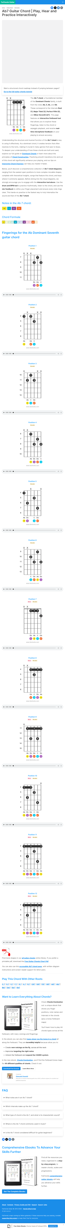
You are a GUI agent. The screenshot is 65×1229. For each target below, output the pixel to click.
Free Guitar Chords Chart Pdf (36, 961)
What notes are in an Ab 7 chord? (19, 1098)
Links (45, 1205)
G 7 (20, 984)
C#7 (33, 984)
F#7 (43, 984)
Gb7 (18, 988)
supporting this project (9, 1218)
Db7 (8, 988)
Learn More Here (28, 1068)
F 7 (16, 984)
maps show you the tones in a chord (41, 1039)
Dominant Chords (29, 154)
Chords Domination (25, 1060)
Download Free (53, 1226)
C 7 (3, 984)
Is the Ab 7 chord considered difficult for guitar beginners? (29, 1133)
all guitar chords (28, 958)
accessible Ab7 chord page (30, 966)
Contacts (10, 1205)
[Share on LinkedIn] (58, 7)
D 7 (7, 984)
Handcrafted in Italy (29, 1209)
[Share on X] (55, 7)
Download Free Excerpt (11, 1068)
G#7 (48, 984)
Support (34, 1205)
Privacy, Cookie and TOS (22, 1205)
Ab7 (58, 984)
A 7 (24, 984)
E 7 (12, 984)
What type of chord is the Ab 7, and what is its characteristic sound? (33, 1115)
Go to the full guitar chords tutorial (18, 92)
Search (40, 1205)
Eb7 (13, 988)
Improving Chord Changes (13, 164)
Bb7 (3, 988)
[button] (63, 2)
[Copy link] (61, 7)
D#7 (38, 984)
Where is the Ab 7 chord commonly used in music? (26, 1124)
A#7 (53, 984)
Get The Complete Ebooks (14, 1192)
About (4, 1205)
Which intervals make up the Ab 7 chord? (22, 1106)
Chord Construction (20, 157)
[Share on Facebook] (52, 7)
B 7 (28, 984)
